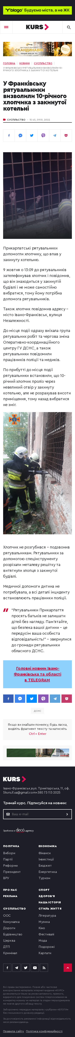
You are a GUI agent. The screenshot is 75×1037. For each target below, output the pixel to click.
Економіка (48, 846)
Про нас (10, 890)
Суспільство (16, 119)
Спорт (44, 890)
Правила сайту (13, 1031)
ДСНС (37, 711)
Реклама (10, 896)
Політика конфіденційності (44, 1031)
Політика (11, 846)
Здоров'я (47, 896)
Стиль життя (50, 908)
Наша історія (50, 902)
